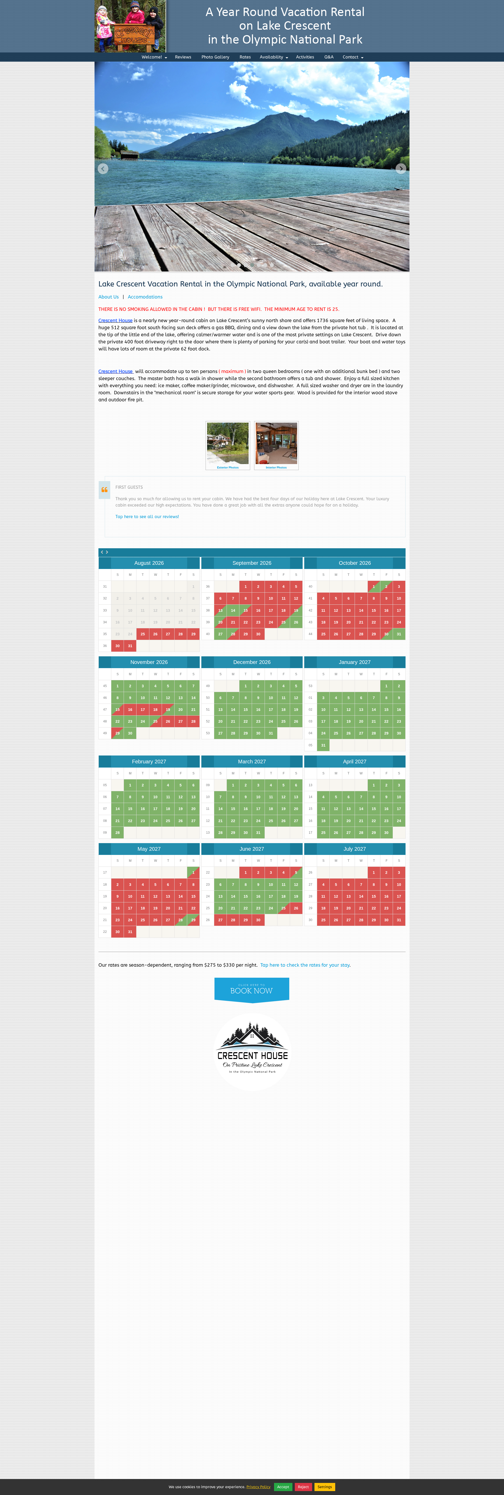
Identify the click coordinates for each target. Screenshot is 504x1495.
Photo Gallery (215, 57)
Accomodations (145, 297)
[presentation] (103, 168)
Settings (325, 1487)
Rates (245, 57)
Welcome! (155, 58)
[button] (232, 265)
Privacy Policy (258, 1487)
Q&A (329, 57)
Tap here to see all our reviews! (147, 516)
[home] (252, 26)
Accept (283, 1487)
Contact (354, 58)
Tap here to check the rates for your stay (304, 965)
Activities (305, 57)
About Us (108, 297)
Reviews (183, 57)
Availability (275, 58)
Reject (303, 1487)
